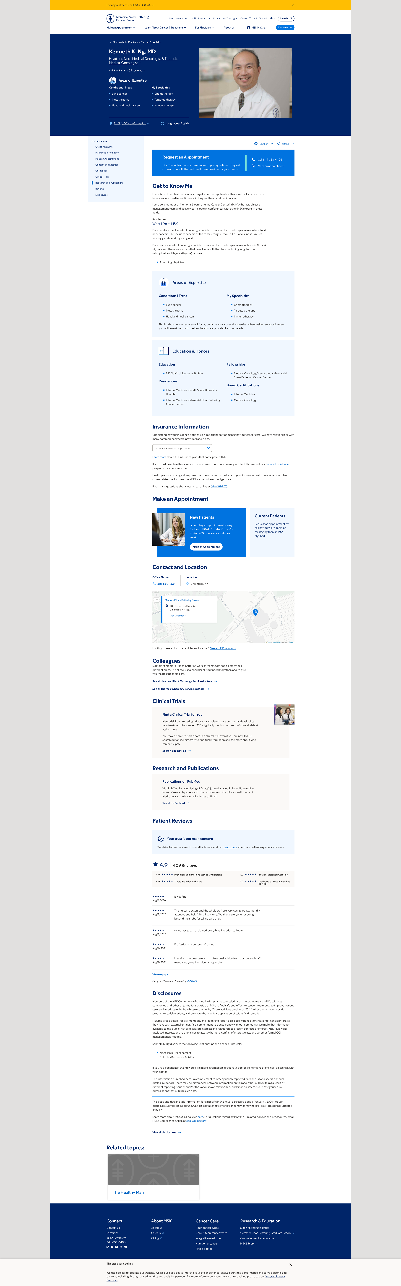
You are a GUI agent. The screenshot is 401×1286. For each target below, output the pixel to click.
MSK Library (247, 1243)
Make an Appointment (107, 158)
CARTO (291, 642)
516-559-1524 (166, 583)
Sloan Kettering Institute (254, 1227)
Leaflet (269, 642)
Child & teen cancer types (211, 1232)
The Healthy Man (128, 1192)
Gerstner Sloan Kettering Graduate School (266, 1232)
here (200, 1116)
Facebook (112, 1247)
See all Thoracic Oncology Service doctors (178, 688)
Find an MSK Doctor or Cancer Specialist (137, 42)
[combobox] (182, 448)
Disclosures (101, 194)
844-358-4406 (144, 5)
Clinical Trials (102, 176)
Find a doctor (204, 1248)
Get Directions (178, 615)
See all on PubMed (173, 803)
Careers (156, 1232)
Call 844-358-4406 (270, 159)
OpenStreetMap (277, 642)
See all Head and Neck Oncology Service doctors (182, 681)
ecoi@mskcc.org (196, 1120)
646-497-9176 (219, 486)
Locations (112, 1232)
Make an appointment (271, 166)
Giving (155, 1238)
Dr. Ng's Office (130, 123)
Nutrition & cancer (207, 1243)
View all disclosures (164, 1132)
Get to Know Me (104, 146)
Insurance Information (107, 152)
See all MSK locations (223, 648)
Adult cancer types (207, 1227)
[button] (204, 18)
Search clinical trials (174, 750)
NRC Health (192, 981)
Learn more (159, 457)
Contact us (113, 1227)
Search (284, 18)
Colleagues (101, 170)
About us (156, 1227)
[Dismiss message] (292, 5)
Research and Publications (109, 182)
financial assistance (277, 464)
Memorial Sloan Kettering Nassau (182, 600)
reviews (135, 70)
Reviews (99, 188)
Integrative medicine (208, 1238)
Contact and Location (107, 164)
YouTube (121, 1247)
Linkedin (125, 1247)
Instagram (108, 1247)
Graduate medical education (257, 1238)
